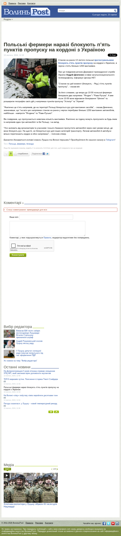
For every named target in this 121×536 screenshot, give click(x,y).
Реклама (22, 3)
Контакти (31, 3)
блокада (30, 144)
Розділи (8, 19)
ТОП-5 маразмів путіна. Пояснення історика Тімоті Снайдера (31, 379)
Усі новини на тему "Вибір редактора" (20, 361)
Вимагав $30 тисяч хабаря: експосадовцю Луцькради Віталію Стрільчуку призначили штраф (28, 334)
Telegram (110, 140)
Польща (12, 144)
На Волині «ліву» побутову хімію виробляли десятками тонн (31, 395)
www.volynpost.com (61, 529)
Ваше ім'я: (14, 217)
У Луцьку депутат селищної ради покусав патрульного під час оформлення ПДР (29, 353)
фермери (21, 144)
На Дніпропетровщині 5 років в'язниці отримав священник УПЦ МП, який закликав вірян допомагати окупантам (29, 372)
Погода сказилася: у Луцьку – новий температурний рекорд (30, 403)
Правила (12, 3)
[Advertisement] (60, 31)
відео (7, 469)
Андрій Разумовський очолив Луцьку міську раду (29, 342)
